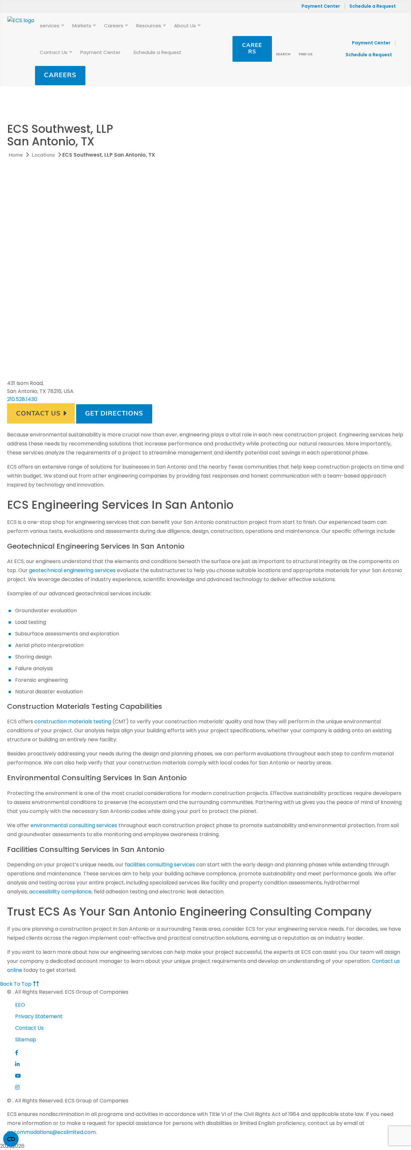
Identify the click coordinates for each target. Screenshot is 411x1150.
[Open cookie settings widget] (11, 1139)
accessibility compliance (60, 891)
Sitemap (25, 1039)
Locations (43, 155)
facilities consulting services (160, 864)
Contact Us (38, 414)
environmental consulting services (74, 825)
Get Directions (114, 414)
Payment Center (321, 6)
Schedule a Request (372, 6)
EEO (20, 1005)
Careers (60, 75)
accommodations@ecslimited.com (51, 1132)
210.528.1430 (22, 399)
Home (16, 155)
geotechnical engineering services (72, 570)
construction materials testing (72, 721)
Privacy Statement (39, 1016)
